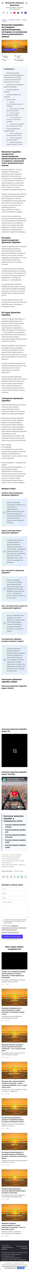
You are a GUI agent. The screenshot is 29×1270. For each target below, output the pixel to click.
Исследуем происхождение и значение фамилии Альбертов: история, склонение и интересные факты (14, 1155)
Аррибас (5, 855)
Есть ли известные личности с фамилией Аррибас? (13, 119)
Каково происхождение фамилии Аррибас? (14, 104)
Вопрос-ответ (11, 99)
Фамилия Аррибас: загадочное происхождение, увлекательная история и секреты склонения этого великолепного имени (14, 77)
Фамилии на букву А (9, 49)
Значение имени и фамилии (14, 4)
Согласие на (14, 928)
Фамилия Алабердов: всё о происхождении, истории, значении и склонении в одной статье (13, 1011)
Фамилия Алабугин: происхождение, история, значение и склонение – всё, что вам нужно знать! (13, 1226)
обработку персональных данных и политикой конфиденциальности (14, 928)
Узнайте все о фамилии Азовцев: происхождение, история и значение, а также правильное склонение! (14, 974)
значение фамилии (16, 855)
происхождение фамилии (10, 859)
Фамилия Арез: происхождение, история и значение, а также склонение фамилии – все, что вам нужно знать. (14, 1084)
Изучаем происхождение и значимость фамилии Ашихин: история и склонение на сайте (13, 1119)
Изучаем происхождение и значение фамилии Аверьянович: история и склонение (14, 1190)
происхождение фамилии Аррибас (13, 860)
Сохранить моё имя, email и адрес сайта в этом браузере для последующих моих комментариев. (14, 921)
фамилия (22, 864)
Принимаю (21, 1268)
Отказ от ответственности (10, 932)
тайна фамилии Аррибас (10, 864)
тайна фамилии (7, 862)
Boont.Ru (24, 1248)
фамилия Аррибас (8, 866)
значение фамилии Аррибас (11, 857)
